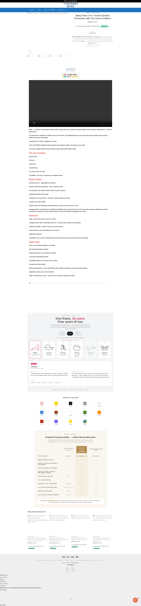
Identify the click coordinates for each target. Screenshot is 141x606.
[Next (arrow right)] (6, 601)
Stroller (79, 41)
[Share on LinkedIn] (98, 45)
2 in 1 (62, 333)
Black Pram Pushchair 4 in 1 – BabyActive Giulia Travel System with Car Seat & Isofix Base (58, 539)
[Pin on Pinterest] (95, 45)
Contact (102, 560)
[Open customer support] (135, 600)
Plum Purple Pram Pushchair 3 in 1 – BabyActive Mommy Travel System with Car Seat (102, 539)
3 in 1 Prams (92, 41)
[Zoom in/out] (1, 594)
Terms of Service (58, 560)
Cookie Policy (94, 560)
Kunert (97, 39)
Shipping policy (69, 560)
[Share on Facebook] (86, 45)
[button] (111, 5)
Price (88, 12)
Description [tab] (70, 69)
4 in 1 (78, 333)
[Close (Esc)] (16, 594)
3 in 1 (86, 41)
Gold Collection (90, 39)
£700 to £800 (95, 12)
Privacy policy (47, 560)
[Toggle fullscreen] (6, 594)
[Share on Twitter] (89, 45)
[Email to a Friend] (92, 45)
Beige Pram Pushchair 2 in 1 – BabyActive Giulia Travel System (79, 538)
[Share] (11, 594)
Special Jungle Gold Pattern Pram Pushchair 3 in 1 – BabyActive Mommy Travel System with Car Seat (37, 539)
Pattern (102, 39)
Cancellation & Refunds (82, 560)
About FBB (39, 560)
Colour (79, 39)
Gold (83, 39)
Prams (106, 39)
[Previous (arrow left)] (1, 601)
